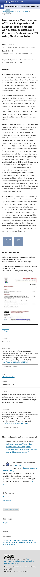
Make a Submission (11, 510)
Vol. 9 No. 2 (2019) (22, 12)
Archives (11, 12)
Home (4, 12)
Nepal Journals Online (13, 1)
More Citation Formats (11, 366)
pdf (6, 331)
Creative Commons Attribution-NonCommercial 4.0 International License (19, 561)
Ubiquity (18, 465)
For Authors (7, 500)
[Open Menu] (2, 6)
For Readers (7, 497)
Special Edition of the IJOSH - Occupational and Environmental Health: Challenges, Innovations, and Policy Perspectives (19, 542)
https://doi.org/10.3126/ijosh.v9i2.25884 (15, 362)
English (6, 523)
